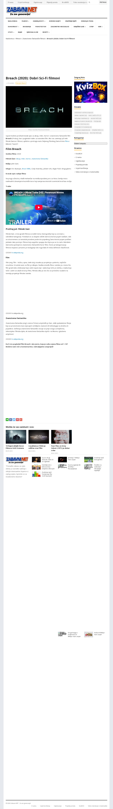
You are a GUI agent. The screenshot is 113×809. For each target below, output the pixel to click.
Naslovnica (12, 21)
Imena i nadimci (81, 115)
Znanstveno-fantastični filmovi (34, 38)
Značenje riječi (70, 21)
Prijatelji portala (52, 2)
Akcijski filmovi (21, 83)
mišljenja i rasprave (82, 118)
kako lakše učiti (95, 115)
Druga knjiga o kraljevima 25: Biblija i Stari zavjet (74, 634)
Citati (10, 32)
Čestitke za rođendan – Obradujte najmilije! (98, 467)
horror (28, 159)
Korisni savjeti (55, 21)
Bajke (20, 32)
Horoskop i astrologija (84, 112)
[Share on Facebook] (10, 419)
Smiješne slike (79, 27)
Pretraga (103, 2)
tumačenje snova (81, 133)
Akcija (18, 159)
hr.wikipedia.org (17, 252)
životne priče (95, 133)
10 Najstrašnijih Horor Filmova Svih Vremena (15, 447)
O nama (10, 2)
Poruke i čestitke (82, 124)
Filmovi (25, 21)
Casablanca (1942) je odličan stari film (36, 447)
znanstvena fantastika (40, 159)
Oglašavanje (38, 2)
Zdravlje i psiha (87, 21)
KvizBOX (65, 2)
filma (67, 141)
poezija (97, 121)
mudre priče (96, 118)
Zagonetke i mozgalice (60, 27)
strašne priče (97, 130)
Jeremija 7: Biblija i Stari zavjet (74, 459)
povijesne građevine (82, 130)
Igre (99, 27)
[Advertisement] (56, 58)
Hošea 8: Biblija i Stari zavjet (99, 634)
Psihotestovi (40, 27)
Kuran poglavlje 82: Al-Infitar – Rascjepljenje (74, 467)
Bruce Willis (26, 169)
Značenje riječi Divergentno (99, 459)
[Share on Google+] (20, 419)
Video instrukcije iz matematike (84, 2)
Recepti (45, 32)
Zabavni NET (14, 803)
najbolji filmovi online (83, 121)
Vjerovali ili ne (32, 32)
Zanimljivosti (38, 21)
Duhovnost (13, 27)
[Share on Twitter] (14, 419)
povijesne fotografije (83, 127)
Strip (91, 27)
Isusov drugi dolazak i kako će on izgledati (47, 459)
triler (23, 159)
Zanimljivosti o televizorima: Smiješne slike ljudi (48, 467)
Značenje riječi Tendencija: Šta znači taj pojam (47, 474)
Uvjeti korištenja (23, 2)
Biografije (27, 27)
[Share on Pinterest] (17, 419)
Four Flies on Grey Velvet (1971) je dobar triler (60, 448)
